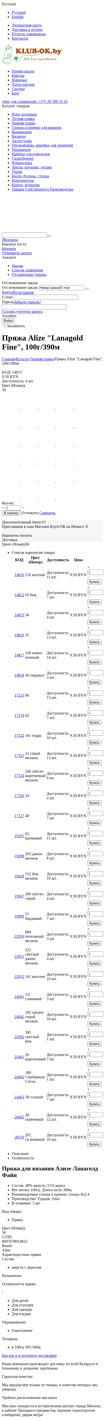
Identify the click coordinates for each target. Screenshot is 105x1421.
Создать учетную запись (22, 311)
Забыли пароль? (27, 302)
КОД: (6, 372)
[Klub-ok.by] (32, 63)
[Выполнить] (87, 289)
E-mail (7, 297)
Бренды (18, 75)
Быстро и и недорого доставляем (29, 1355)
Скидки (18, 89)
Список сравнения (27, 270)
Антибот (9, 316)
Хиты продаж (23, 84)
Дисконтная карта (27, 25)
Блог (16, 93)
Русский (19, 12)
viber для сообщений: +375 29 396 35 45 (35, 101)
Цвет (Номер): (14, 385)
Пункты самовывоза (29, 34)
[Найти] (49, 236)
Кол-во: (8, 503)
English (17, 17)
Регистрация (23, 292)
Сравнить (47, 513)
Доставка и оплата (27, 29)
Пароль (8, 302)
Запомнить (16, 326)
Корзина (9, 248)
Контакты (20, 38)
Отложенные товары (29, 274)
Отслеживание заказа (20, 287)
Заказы (17, 266)
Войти (7, 292)
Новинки (19, 80)
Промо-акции (23, 71)
